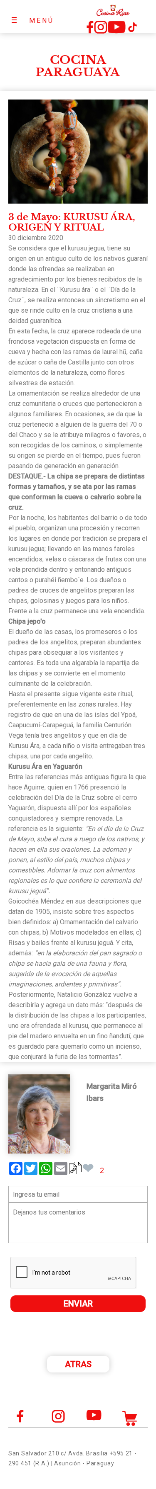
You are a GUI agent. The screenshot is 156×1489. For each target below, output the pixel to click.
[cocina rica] (113, 10)
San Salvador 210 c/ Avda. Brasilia (58, 1453)
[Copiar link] (75, 1168)
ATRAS (78, 1364)
